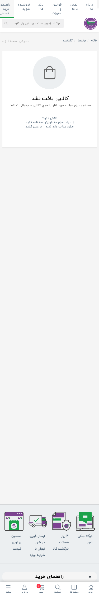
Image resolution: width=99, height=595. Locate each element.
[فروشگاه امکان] (90, 23)
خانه (94, 41)
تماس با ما (74, 7)
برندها (82, 41)
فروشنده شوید (24, 7)
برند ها (40, 7)
